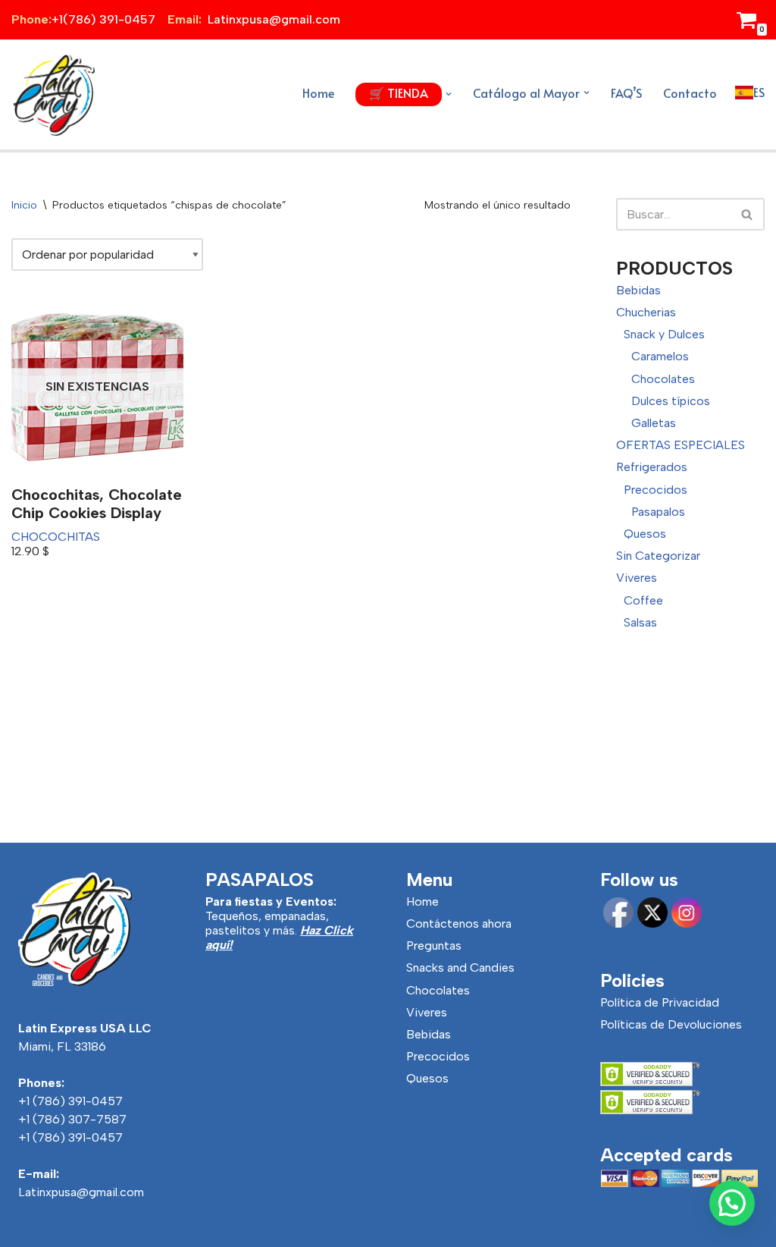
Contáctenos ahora (459, 923)
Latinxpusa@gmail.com (81, 1192)
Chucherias (646, 312)
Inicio (24, 205)
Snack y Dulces (664, 334)
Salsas (640, 622)
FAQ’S (626, 92)
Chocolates (663, 379)
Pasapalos (658, 511)
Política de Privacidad (659, 1002)
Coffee (643, 600)
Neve (25, 1230)
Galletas (653, 423)
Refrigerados (651, 467)
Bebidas (638, 290)
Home (318, 92)
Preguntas (434, 945)
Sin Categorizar (658, 555)
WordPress (183, 1230)
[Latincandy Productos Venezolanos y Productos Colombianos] (53, 94)
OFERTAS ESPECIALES (680, 445)
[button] (449, 94)
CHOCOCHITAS (55, 536)
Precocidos (655, 489)
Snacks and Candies (460, 967)
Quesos (645, 533)
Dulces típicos (670, 401)
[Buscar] (748, 214)
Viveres (636, 577)
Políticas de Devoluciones (671, 1024)
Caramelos (660, 356)
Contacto (690, 92)
